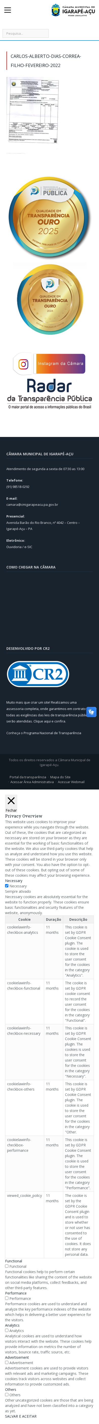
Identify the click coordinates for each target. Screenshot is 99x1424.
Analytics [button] (12, 1325)
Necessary (18, 886)
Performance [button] (16, 1293)
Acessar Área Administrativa (32, 782)
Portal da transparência (28, 777)
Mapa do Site (60, 777)
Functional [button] (13, 1261)
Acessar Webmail (71, 782)
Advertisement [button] (17, 1357)
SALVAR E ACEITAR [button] (21, 1416)
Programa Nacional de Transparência (52, 733)
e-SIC (28, 547)
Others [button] (10, 1389)
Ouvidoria (14, 547)
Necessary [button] (13, 880)
